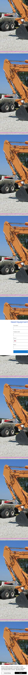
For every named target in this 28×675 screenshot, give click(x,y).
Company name (16, 331)
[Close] (26, 666)
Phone (15, 338)
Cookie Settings (7, 673)
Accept (20, 673)
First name (15, 325)
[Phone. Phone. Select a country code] (15, 340)
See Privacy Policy (20, 669)
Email (14, 344)
